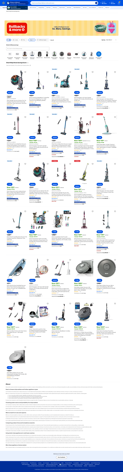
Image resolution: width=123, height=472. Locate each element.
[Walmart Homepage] (3, 3)
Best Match (109, 40)
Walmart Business (78, 465)
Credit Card (100, 7)
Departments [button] (5, 7)
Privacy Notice (41, 464)
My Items (85, 7)
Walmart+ (107, 7)
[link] (10, 55)
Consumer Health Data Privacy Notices (36, 465)
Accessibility (76, 462)
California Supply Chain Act (52, 464)
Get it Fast (48, 7)
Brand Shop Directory (62, 465)
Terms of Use (34, 464)
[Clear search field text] (93, 3)
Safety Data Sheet (26, 464)
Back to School (33, 7)
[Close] (26, 7)
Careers (39, 462)
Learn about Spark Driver (51, 465)
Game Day (69, 7)
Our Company (46, 462)
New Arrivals (62, 7)
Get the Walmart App (95, 462)
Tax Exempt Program (85, 462)
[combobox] (64, 3)
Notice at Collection (89, 464)
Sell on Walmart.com (55, 462)
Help (62, 462)
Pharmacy (55, 7)
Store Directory (33, 462)
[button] (103, 3)
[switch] (16, 40)
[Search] (96, 3)
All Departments (24, 462)
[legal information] (30, 65)
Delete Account (92, 465)
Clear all (52, 40)
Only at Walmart (92, 7)
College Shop (41, 7)
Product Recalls (68, 462)
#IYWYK (85, 465)
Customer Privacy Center (77, 464)
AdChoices (97, 464)
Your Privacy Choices (66, 464)
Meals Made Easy (77, 7)
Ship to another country (16, 8)
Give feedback (61, 457)
